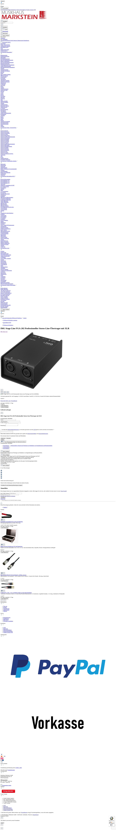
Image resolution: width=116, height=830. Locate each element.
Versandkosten (6, 608)
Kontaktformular (11, 770)
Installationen (6, 618)
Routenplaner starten (6, 785)
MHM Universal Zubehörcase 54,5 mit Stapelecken (11, 546)
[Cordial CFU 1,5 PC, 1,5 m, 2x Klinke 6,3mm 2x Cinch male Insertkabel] (8, 589)
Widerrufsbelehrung (12, 9)
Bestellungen (26, 40)
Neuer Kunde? (64, 491)
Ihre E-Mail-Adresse (5, 493)
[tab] (27, 445)
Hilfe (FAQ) (5, 619)
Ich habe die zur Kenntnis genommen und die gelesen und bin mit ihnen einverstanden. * (28, 429)
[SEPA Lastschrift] (2, 762)
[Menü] (114, 817)
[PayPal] (58, 694)
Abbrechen (3, 438)
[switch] (111, 825)
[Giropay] (2, 760)
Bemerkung (3, 425)
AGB (2, 9)
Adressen (15, 40)
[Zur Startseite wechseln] (24, 19)
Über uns (5, 606)
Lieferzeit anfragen (4, 407)
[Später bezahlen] (2, 754)
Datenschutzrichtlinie (31, 433)
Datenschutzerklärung (21, 9)
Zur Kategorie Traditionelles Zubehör (9, 161)
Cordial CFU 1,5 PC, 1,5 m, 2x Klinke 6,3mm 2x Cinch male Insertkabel (16, 592)
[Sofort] (2, 758)
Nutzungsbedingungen (43, 433)
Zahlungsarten (20, 40)
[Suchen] (2, 24)
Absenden (8, 438)
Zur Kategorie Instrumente (6, 52)
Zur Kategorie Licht (5, 248)
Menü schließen (6, 35)
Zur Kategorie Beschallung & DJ (8, 176)
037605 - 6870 (19, 767)
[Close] (2, 390)
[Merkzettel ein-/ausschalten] (3, 520)
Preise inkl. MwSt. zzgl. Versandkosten (9, 400)
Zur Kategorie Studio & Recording (8, 285)
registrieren (5, 39)
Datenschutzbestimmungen (13, 429)
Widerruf (5, 611)
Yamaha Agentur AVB (31, 9)
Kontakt (5, 607)
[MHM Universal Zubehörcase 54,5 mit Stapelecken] (9, 543)
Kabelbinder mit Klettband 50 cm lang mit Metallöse (12, 521)
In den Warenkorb (4, 405)
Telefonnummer (4, 421)
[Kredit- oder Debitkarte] (3, 756)
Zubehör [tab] (5, 507)
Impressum (5, 9)
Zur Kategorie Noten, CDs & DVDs (8, 127)
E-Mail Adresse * (4, 422)
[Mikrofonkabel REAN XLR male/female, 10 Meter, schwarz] (10, 571)
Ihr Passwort (3, 494)
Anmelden (3, 38)
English (2, 6)
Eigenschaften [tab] (6, 447)
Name (2, 419)
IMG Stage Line (4, 331)
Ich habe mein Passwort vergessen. (8, 496)
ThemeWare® (36, 814)
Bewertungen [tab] (6, 448)
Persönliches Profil (9, 40)
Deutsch (2, 3)
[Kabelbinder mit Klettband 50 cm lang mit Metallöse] (6, 518)
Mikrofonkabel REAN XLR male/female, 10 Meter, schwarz (13, 575)
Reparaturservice (6, 617)
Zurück (2, 822)
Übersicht (3, 40)
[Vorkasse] (58, 753)
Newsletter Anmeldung (8, 621)
